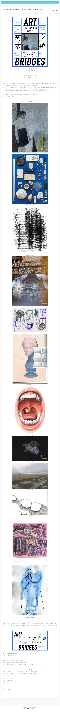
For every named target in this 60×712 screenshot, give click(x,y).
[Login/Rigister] (51, 2)
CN (53, 2)
